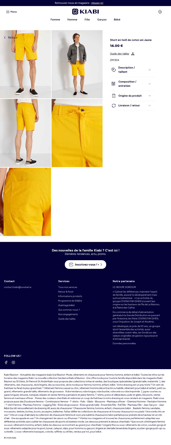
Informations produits (70, 296)
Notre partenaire (124, 281)
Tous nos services (67, 287)
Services (63, 281)
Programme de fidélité (70, 300)
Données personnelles (124, 343)
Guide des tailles (119, 53)
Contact (9, 281)
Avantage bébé (66, 305)
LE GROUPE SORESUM (124, 287)
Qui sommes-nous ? (69, 309)
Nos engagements (68, 314)
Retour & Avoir (65, 291)
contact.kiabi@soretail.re (17, 287)
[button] (132, 70)
